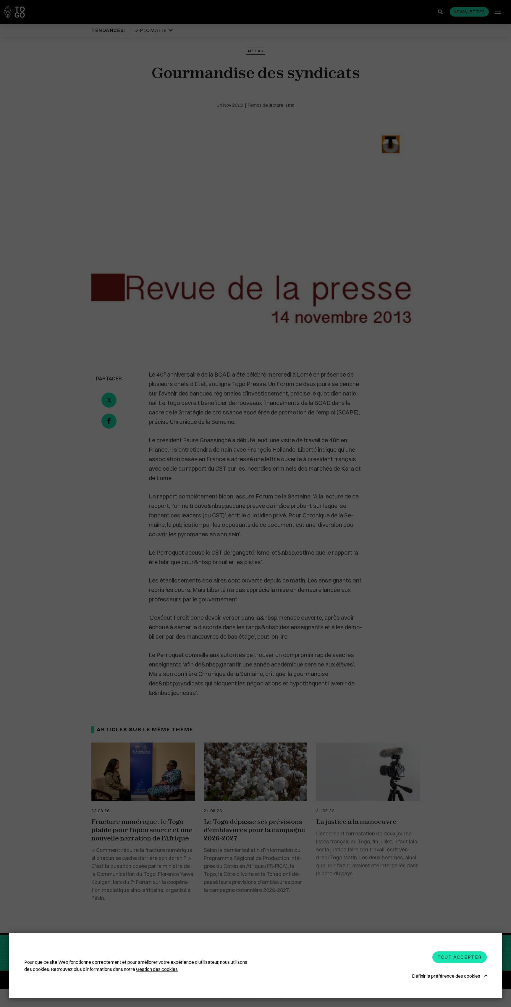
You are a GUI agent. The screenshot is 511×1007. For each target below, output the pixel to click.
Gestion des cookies (157, 969)
